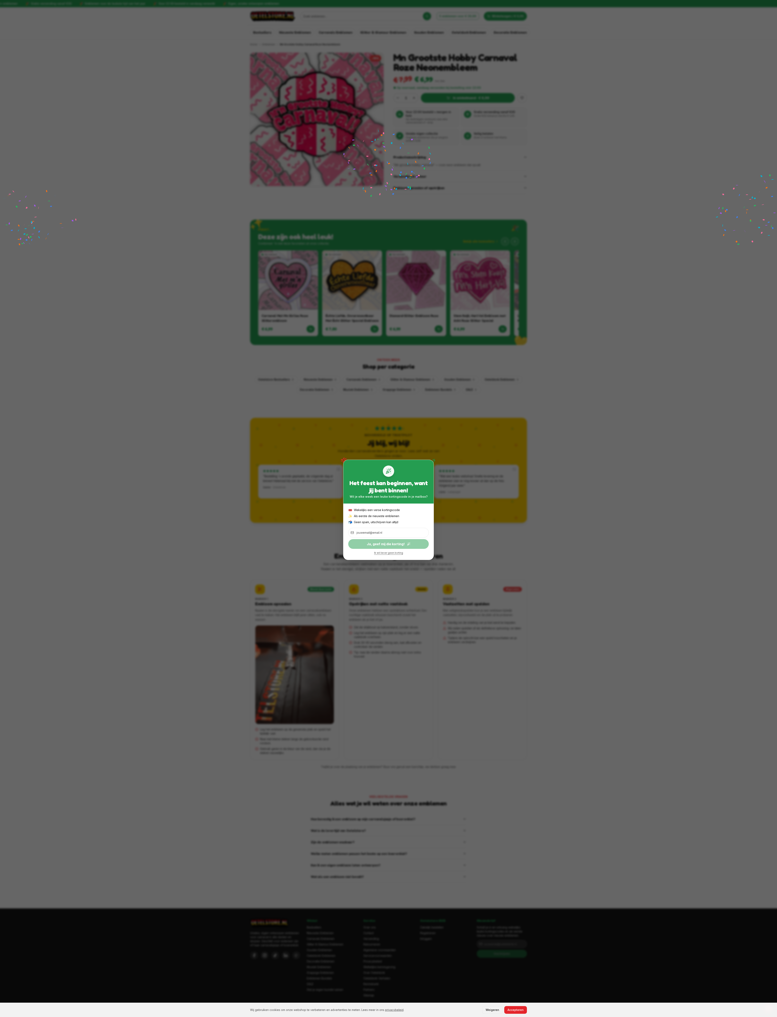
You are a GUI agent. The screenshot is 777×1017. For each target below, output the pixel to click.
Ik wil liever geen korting (388, 552)
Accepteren (515, 1010)
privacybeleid (394, 1010)
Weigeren (492, 1010)
